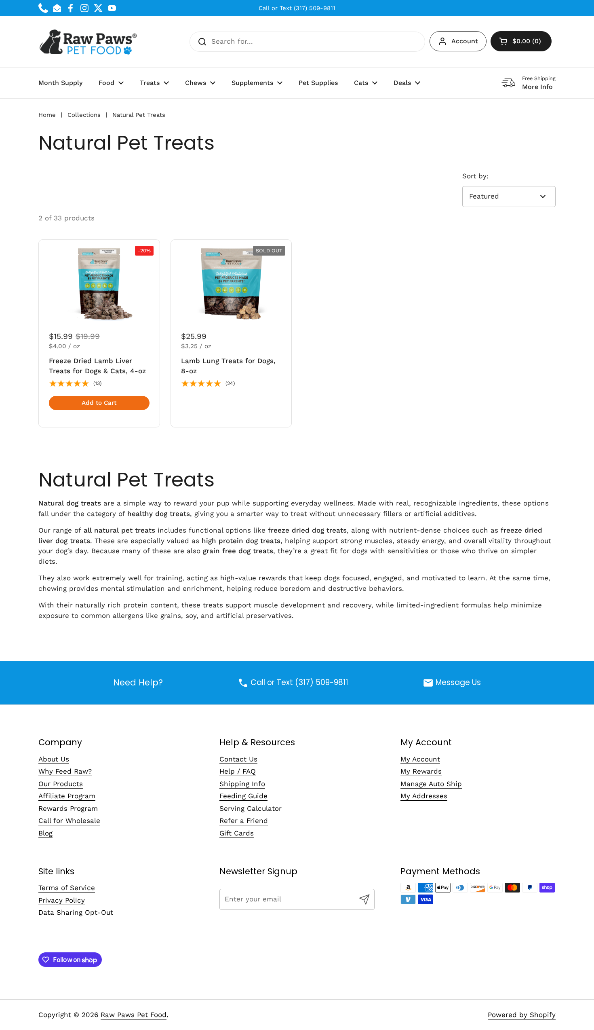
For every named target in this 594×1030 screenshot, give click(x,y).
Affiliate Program (66, 796)
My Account (420, 759)
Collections (84, 114)
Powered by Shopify (522, 1015)
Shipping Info (242, 784)
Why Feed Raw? (65, 771)
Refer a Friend (243, 820)
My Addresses (423, 796)
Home (47, 114)
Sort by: (475, 176)
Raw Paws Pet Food (133, 1015)
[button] (521, 41)
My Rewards (421, 771)
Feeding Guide (243, 796)
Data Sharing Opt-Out (75, 912)
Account (464, 41)
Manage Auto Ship (431, 784)
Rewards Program (68, 808)
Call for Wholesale (69, 820)
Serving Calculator (250, 808)
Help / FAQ (237, 771)
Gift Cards (236, 833)
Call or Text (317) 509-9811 (297, 8)
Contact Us (238, 759)
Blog (45, 833)
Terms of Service (66, 888)
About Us (53, 759)
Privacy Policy (61, 900)
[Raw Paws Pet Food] (89, 41)
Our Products (60, 784)
